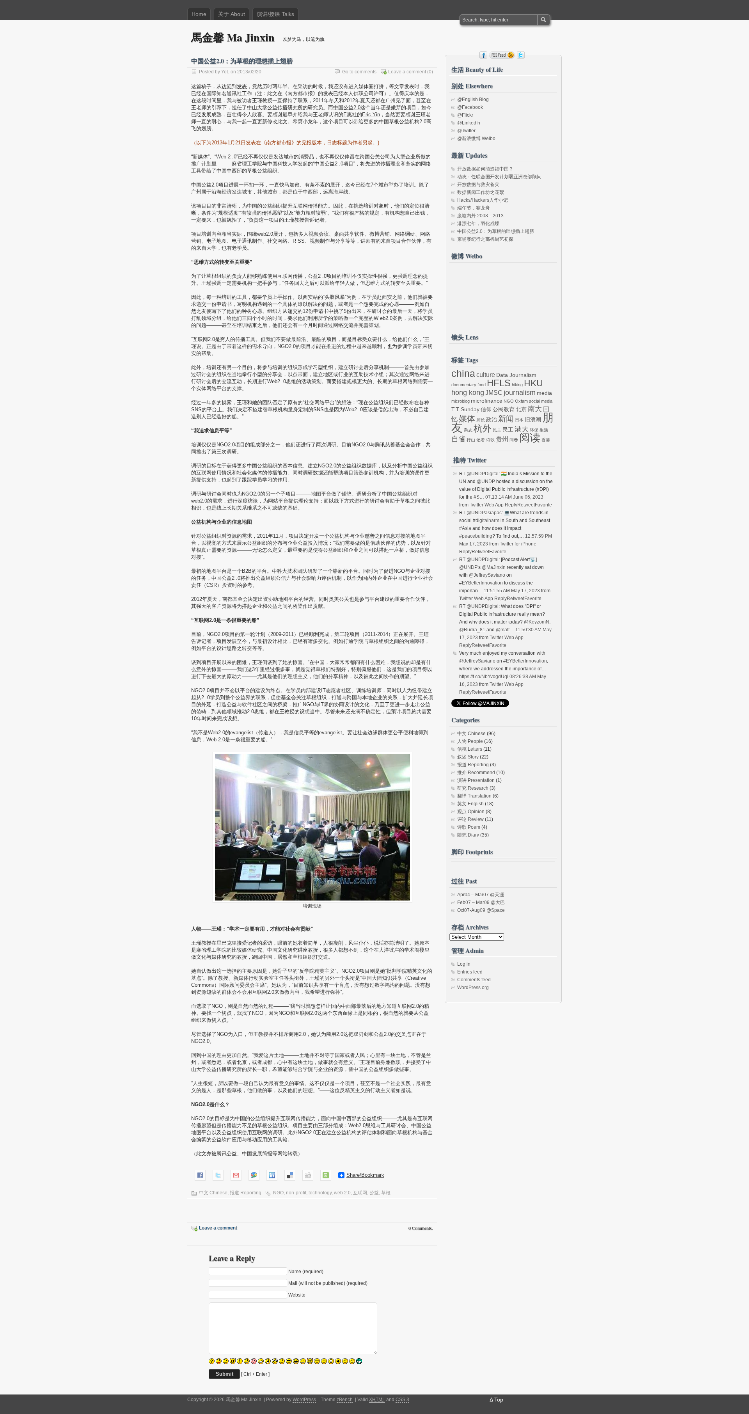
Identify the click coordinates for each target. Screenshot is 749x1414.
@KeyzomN (536, 622)
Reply (511, 505)
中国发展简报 (257, 1153)
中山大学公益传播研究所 (275, 107)
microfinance (486, 401)
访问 (227, 86)
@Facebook (470, 107)
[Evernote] (326, 1175)
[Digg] (308, 1175)
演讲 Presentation (476, 780)
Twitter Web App (487, 505)
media (544, 393)
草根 (385, 1193)
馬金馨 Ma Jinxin (233, 37)
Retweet (526, 505)
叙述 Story (468, 757)
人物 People (470, 741)
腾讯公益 (227, 1153)
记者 (480, 439)
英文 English (470, 803)
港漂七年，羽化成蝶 (478, 223)
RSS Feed (502, 55)
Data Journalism (516, 375)
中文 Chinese (213, 1193)
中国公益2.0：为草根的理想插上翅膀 (495, 231)
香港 (545, 439)
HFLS (499, 383)
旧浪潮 (533, 420)
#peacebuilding (475, 536)
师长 (480, 419)
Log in (463, 964)
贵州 (502, 439)
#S (476, 497)
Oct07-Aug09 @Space (481, 910)
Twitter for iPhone (518, 544)
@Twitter (466, 130)
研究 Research (472, 788)
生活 (544, 430)
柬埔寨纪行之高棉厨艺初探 (485, 239)
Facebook (483, 55)
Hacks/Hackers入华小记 (482, 200)
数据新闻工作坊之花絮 (480, 192)
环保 (534, 430)
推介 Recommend (476, 772)
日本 (519, 419)
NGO (278, 1193)
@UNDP (486, 481)
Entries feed (470, 972)
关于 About (231, 14)
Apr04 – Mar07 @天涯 (480, 894)
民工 (507, 430)
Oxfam (521, 401)
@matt (502, 629)
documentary (463, 384)
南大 (535, 409)
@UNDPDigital (483, 473)
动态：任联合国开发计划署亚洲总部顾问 (499, 176)
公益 (374, 1193)
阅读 (529, 438)
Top (498, 1399)
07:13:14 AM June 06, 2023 (514, 497)
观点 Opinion (471, 811)
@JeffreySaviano (487, 575)
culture (485, 374)
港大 (522, 429)
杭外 (483, 428)
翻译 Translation (474, 796)
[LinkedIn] (272, 1175)
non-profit (296, 1193)
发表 (242, 86)
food (481, 384)
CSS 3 (402, 1399)
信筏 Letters (469, 749)
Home (199, 14)
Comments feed (474, 979)
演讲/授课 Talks (275, 14)
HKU (533, 383)
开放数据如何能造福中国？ (485, 169)
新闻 (506, 418)
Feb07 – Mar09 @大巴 (481, 902)
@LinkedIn (468, 123)
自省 (458, 439)
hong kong (467, 392)
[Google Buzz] (254, 1175)
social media (540, 401)
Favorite (543, 505)
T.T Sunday (465, 409)
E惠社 (350, 114)
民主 (497, 430)
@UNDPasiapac (484, 512)
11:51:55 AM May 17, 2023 (512, 590)
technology (320, 1193)
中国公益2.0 (346, 107)
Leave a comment (407, 72)
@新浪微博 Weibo (476, 138)
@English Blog (473, 99)
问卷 (513, 439)
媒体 (467, 418)
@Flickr (465, 115)
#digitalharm (486, 520)
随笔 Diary (468, 835)
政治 (491, 420)
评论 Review (470, 819)
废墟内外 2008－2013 (480, 215)
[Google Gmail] (236, 1175)
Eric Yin (371, 114)
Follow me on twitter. (521, 55)
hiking (517, 384)
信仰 (486, 409)
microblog (460, 401)
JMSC (493, 392)
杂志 (468, 430)
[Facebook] (200, 1175)
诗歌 (490, 439)
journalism (520, 392)
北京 (521, 409)
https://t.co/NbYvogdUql (483, 676)
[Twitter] (218, 1175)
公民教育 (504, 409)
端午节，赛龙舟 (473, 208)
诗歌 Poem (468, 827)
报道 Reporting (245, 1193)
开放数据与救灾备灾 (478, 184)
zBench (345, 1399)
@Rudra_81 (472, 629)
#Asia (465, 528)
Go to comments (359, 72)
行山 (471, 439)
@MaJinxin (494, 567)
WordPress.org (473, 987)
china (463, 373)
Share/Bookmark (365, 1175)
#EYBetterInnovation (481, 583)
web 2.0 (342, 1193)
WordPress (304, 1399)
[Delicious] (290, 1175)
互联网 (360, 1193)
